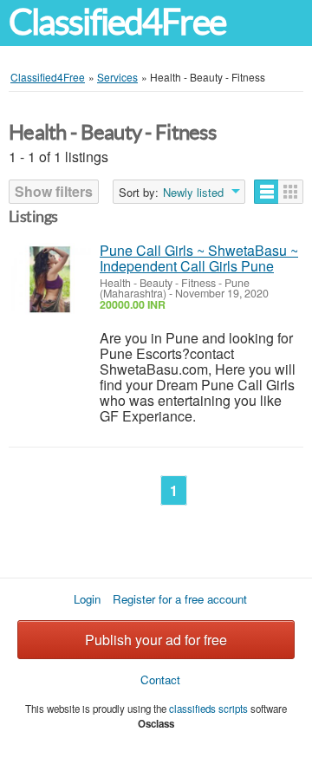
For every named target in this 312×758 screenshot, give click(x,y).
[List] (266, 192)
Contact (160, 679)
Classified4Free (117, 22)
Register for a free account (180, 599)
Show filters (54, 191)
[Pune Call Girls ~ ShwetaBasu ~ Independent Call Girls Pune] (50, 280)
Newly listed (193, 192)
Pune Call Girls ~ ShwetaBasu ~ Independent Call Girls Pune (199, 258)
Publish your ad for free (156, 640)
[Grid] (290, 192)
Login (87, 599)
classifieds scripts (208, 709)
